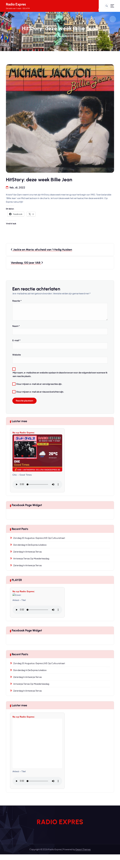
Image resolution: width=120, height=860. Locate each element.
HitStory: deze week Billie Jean (64, 36)
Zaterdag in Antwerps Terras (27, 551)
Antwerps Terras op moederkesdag (31, 558)
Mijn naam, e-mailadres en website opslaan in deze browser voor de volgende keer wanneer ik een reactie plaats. (60, 374)
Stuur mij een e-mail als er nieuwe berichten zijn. (40, 391)
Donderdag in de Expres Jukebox (30, 544)
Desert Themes (83, 849)
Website (16, 354)
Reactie (17, 300)
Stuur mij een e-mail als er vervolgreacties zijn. (39, 384)
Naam (16, 326)
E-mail (16, 340)
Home (43, 36)
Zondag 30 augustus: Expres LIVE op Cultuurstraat (39, 538)
